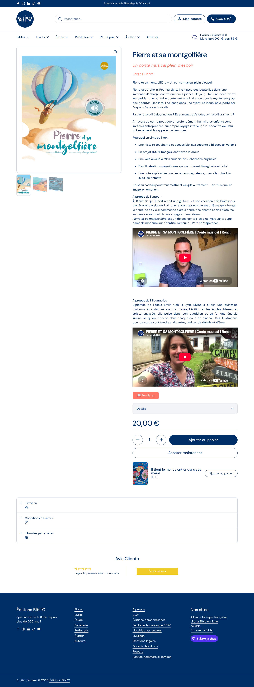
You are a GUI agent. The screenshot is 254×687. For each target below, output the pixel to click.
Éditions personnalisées (149, 620)
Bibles (78, 609)
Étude (78, 620)
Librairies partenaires (147, 630)
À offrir (79, 636)
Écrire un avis (157, 571)
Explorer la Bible (202, 630)
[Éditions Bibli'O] (25, 19)
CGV (136, 615)
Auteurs (79, 641)
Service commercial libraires (152, 657)
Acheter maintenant (185, 452)
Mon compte (192, 19)
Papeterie (81, 625)
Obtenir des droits (145, 646)
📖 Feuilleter (145, 395)
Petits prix (81, 630)
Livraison (139, 636)
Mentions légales (144, 641)
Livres (78, 615)
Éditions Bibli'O (59, 680)
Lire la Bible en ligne (204, 621)
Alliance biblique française (209, 617)
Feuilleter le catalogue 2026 (152, 625)
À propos (139, 609)
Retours (138, 651)
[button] (221, 18)
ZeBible (196, 626)
